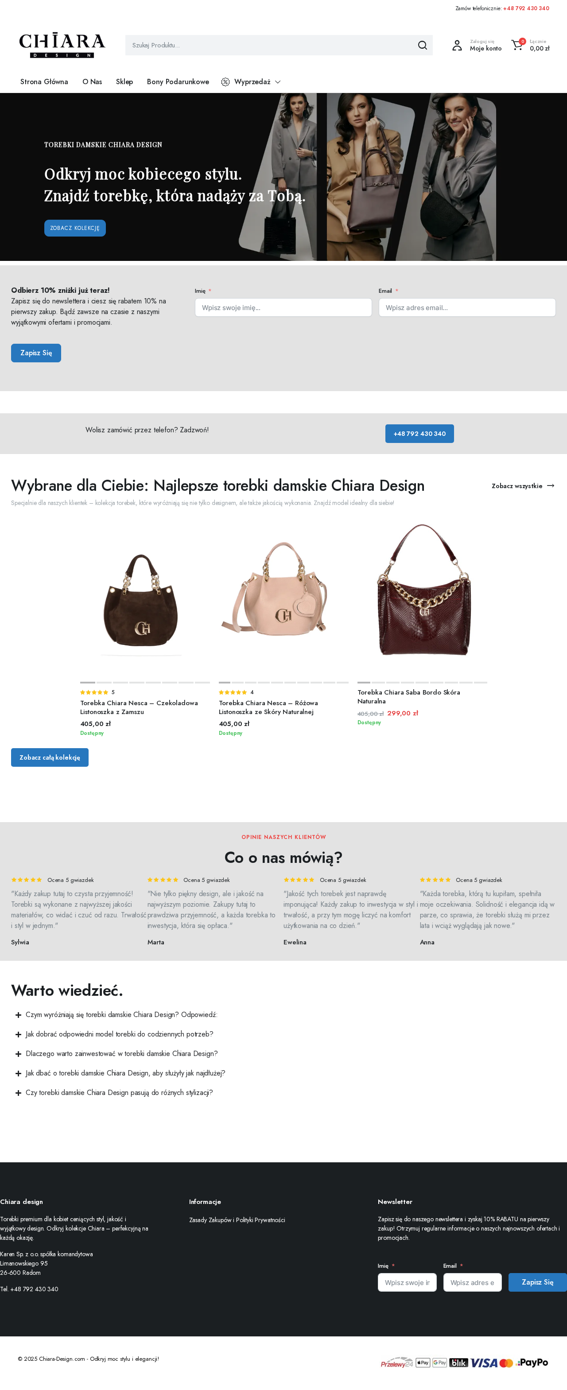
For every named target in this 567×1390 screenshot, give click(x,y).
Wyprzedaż (252, 82)
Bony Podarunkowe (178, 82)
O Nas (92, 82)
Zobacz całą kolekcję (49, 757)
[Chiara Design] (62, 45)
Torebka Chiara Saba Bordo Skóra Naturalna (408, 696)
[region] (283, 177)
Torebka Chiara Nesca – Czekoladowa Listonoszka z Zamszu (139, 707)
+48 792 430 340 (526, 8)
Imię (200, 291)
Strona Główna (44, 82)
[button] (529, 45)
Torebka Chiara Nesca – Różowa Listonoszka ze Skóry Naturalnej (268, 707)
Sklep (124, 82)
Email (385, 291)
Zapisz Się (36, 353)
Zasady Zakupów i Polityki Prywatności (237, 1219)
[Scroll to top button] (547, 1370)
